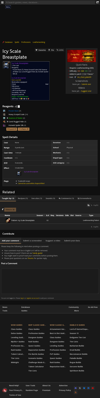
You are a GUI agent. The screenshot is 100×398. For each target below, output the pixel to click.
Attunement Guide (58, 329)
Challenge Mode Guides (37, 362)
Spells (17, 42)
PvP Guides (55, 354)
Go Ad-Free (93, 307)
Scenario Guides (35, 358)
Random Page (32, 390)
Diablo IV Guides (77, 325)
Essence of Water (15, 118)
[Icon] (6, 65)
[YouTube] (93, 388)
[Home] (4, 392)
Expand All (12, 129)
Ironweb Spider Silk (16, 125)
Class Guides (16, 329)
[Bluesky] (84, 388)
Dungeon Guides (35, 337)
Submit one (86, 84)
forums (31, 258)
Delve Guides (16, 333)
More (76, 311)
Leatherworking (39, 42)
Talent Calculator (18, 354)
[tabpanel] (50, 216)
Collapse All (24, 129)
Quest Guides (34, 346)
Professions (26, 42)
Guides (24, 311)
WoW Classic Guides (58, 325)
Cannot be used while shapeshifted (31, 183)
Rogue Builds (75, 362)
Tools (4, 311)
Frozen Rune (17, 70)
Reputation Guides (36, 350)
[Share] (97, 2)
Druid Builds (75, 350)
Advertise (63, 385)
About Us (46, 385)
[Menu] (2, 2)
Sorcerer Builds (76, 366)
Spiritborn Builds (77, 371)
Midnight (15, 362)
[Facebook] (88, 388)
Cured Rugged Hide (28, 72)
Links (61, 50)
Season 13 (74, 333)
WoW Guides (16, 325)
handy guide (37, 253)
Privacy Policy (65, 390)
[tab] (8, 198)
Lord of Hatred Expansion (80, 329)
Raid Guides (16, 350)
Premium (46, 390)
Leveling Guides (18, 337)
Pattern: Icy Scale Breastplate (23, 220)
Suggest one (86, 91)
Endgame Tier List (78, 337)
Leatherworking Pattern (91, 220)
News (4, 307)
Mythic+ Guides (18, 341)
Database (9, 42)
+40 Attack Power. (22, 97)
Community (74, 307)
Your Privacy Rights (16, 390)
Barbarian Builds (77, 346)
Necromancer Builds (78, 354)
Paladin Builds (76, 358)
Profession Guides (18, 346)
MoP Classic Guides (37, 325)
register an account (32, 298)
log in (22, 298)
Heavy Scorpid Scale (31, 70)
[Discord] (75, 388)
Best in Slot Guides (58, 333)
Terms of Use (15, 395)
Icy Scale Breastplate (19, 78)
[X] (80, 388)
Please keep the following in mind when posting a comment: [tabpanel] (29, 272)
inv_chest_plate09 (84, 77)
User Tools (30, 385)
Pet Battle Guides (36, 354)
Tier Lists (15, 358)
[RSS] (75, 392)
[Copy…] (88, 205)
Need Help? (14, 385)
